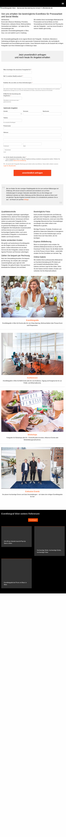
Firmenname (7, 126)
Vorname (25, 111)
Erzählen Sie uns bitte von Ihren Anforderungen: (18, 82)
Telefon (5, 117)
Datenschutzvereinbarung (19, 160)
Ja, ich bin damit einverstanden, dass (14, 157)
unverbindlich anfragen (32, 173)
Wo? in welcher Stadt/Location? (13, 76)
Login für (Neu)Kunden (9, 165)
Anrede (5, 111)
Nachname (46, 111)
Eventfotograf (33, 520)
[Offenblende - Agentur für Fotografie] (17, 4)
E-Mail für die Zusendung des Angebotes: (12, 94)
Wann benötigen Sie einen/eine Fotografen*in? (17, 69)
